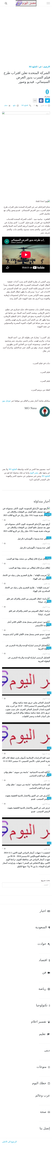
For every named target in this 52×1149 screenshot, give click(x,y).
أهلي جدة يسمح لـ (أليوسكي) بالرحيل (35, 548)
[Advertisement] (26, 34)
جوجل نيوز (6, 401)
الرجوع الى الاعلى (9, 1142)
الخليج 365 (33, 67)
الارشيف (46, 67)
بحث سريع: (45, 880)
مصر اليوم (34, 473)
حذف (6, 105)
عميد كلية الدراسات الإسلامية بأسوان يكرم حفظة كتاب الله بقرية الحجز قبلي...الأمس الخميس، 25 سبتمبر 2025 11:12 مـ (26, 761)
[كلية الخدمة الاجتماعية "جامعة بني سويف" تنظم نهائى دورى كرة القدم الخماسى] (26, 774)
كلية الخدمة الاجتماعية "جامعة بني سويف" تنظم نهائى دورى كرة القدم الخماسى (28, 786)
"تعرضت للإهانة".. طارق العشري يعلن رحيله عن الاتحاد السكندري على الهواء (27, 589)
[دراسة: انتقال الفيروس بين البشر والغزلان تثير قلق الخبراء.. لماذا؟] (26, 600)
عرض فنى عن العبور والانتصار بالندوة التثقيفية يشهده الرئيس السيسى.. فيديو (29, 810)
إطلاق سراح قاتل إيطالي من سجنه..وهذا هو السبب (29, 568)
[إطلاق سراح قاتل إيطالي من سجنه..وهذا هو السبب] (26, 559)
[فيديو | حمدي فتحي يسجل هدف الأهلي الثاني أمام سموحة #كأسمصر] (26, 623)
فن (40, 67)
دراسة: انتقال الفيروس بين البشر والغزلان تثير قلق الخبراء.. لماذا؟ (29, 613)
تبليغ (14, 105)
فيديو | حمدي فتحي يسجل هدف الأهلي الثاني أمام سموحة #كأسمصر (26, 636)
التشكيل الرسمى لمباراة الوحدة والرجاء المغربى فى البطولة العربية (29, 659)
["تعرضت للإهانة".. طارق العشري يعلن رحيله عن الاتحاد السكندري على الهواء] (26, 577)
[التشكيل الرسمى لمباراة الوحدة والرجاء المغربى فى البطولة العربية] (26, 647)
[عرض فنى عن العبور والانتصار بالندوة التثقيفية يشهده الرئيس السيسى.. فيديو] (26, 797)
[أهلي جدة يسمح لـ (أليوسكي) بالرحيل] (26, 538)
